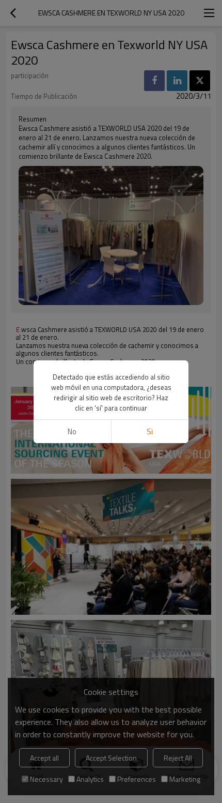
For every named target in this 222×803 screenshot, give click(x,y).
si (150, 431)
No (72, 431)
